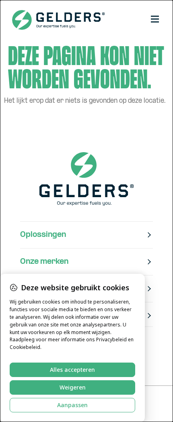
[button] (155, 20)
